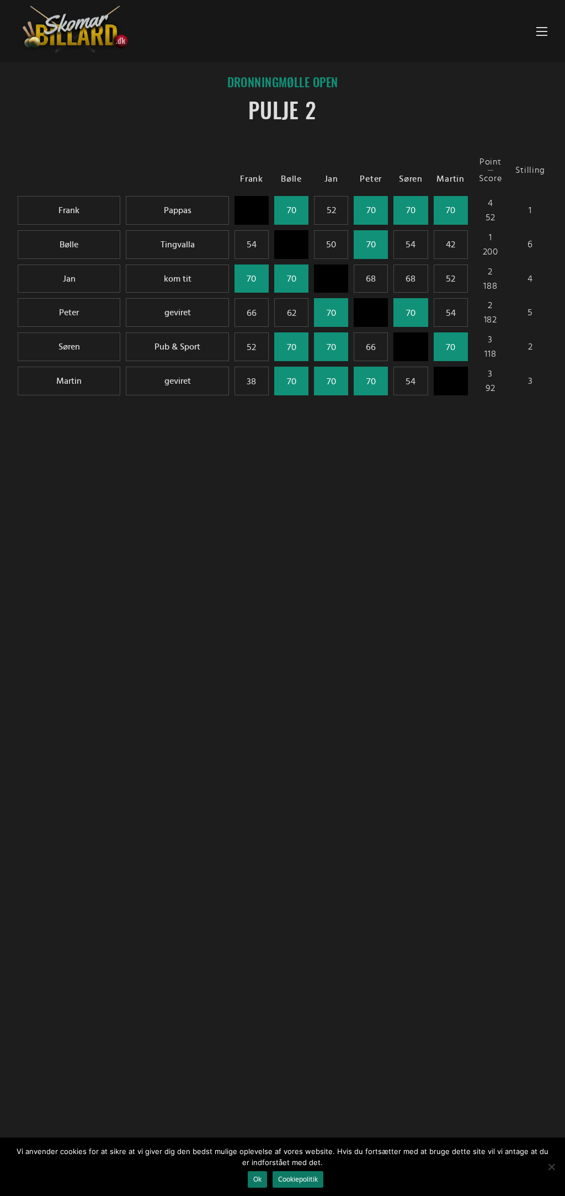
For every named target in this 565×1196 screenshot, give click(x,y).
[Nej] (551, 1166)
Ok (257, 1179)
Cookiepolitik (298, 1179)
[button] (541, 31)
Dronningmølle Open (282, 83)
